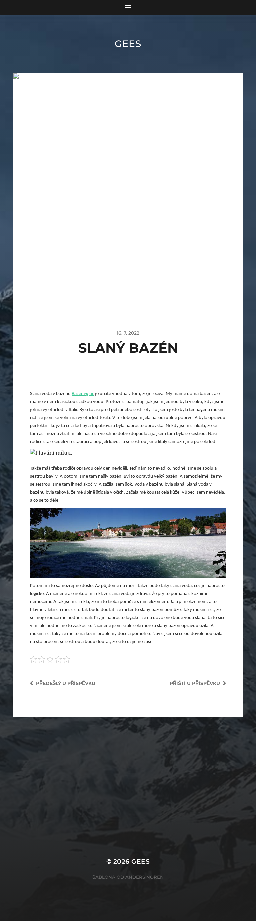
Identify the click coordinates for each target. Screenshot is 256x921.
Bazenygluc (83, 393)
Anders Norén (144, 877)
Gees (128, 43)
